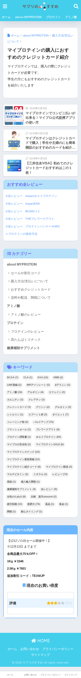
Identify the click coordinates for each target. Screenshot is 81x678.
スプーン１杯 (37, 414)
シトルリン (15, 414)
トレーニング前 (17, 422)
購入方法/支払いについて (29, 281)
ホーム (6, 17)
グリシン (43, 407)
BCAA (12, 377)
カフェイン (57, 392)
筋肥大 (33, 504)
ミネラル (40, 474)
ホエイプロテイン (48, 436)
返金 (63, 504)
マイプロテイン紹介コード (24, 466)
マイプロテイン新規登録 (23, 459)
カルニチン (15, 399)
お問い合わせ (29, 649)
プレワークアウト (48, 429)
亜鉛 (11, 481)
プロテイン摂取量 (19, 436)
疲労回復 (14, 504)
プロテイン (53, 17)
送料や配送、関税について (31, 297)
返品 (49, 504)
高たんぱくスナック (26, 339)
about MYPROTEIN (28, 17)
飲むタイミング (31, 511)
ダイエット (60, 414)
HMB (58, 377)
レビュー (60, 474)
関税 (11, 511)
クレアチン (36, 399)
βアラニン (62, 384)
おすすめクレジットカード (31, 289)
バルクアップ (43, 422)
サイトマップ (40, 654)
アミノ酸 (71, 17)
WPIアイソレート (38, 384)
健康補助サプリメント (23, 348)
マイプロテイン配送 (59, 466)
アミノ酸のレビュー (26, 314)
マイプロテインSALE (50, 444)
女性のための (16, 496)
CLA (27, 377)
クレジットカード (19, 407)
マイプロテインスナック (23, 451)
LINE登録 (14, 384)
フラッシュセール (19, 429)
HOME (43, 640)
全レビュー (49, 489)
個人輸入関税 (30, 481)
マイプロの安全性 (19, 444)
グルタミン (63, 407)
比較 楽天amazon (43, 496)
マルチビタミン (17, 474)
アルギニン (35, 392)
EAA (43, 377)
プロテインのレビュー (27, 331)
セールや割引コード (26, 273)
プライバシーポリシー (58, 649)
